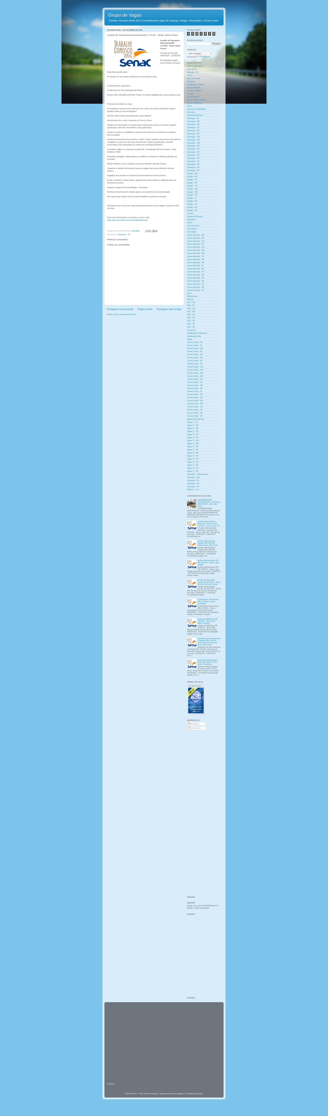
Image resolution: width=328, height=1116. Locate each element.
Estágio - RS (192, 207)
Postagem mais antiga (169, 309)
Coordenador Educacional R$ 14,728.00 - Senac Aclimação (208, 601)
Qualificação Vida (194, 336)
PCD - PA (191, 315)
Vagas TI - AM (192, 425)
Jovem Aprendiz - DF (195, 244)
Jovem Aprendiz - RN (195, 275)
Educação (191, 112)
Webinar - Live (193, 490)
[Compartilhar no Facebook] (153, 231)
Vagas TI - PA (192, 450)
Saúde (189, 339)
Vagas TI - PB (192, 453)
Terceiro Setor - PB (195, 385)
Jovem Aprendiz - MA (195, 250)
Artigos (190, 75)
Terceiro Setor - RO (195, 401)
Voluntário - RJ (193, 483)
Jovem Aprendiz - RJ (195, 272)
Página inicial (145, 309)
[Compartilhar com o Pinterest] (156, 231)
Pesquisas (191, 330)
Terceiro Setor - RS (195, 407)
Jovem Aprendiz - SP (195, 290)
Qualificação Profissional (197, 333)
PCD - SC (191, 324)
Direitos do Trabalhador (196, 109)
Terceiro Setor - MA (195, 370)
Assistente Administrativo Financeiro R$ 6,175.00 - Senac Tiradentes (208, 662)
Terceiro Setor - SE (195, 413)
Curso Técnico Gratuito (196, 100)
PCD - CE (191, 302)
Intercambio (192, 229)
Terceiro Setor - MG (195, 373)
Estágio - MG (192, 192)
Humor (190, 223)
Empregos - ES (193, 134)
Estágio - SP (192, 210)
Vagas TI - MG (193, 443)
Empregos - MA (193, 140)
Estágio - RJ (192, 204)
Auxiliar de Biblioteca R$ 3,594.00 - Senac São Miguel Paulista (207, 621)
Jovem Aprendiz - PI (195, 266)
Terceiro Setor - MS (195, 376)
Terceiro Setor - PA (194, 382)
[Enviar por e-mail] (146, 231)
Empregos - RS (193, 164)
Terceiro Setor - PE (195, 388)
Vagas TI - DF (192, 434)
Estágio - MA (192, 189)
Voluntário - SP (193, 487)
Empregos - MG (193, 143)
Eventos (190, 213)
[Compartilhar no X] (151, 231)
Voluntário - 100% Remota (197, 474)
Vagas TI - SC (192, 468)
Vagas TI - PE (192, 456)
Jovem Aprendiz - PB (195, 259)
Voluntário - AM (193, 477)
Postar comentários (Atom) (125, 314)
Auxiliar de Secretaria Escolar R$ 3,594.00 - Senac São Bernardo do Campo (209, 582)
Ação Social (192, 69)
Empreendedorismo (195, 115)
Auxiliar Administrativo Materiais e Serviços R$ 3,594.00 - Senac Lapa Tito (209, 524)
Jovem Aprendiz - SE (195, 287)
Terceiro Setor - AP (194, 351)
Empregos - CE (193, 127)
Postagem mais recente (120, 309)
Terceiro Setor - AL (194, 345)
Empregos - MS (193, 146)
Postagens (194, 724)
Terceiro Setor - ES (195, 364)
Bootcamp (191, 81)
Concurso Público (194, 91)
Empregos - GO (193, 137)
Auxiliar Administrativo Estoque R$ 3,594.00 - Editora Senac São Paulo (208, 543)
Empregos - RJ (193, 161)
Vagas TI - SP (192, 471)
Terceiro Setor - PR (195, 394)
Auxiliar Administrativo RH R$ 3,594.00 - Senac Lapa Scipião (208, 562)
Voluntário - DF (193, 480)
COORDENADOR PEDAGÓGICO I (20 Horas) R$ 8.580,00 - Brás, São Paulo (209, 503)
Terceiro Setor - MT (195, 379)
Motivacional (192, 296)
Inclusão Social (193, 226)
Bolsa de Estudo (193, 78)
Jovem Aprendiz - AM (195, 235)
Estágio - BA (192, 177)
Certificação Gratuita (195, 85)
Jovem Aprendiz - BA (195, 238)
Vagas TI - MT (193, 447)
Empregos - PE (193, 155)
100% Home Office (194, 66)
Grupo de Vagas (124, 15)
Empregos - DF (193, 131)
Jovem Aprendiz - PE (195, 262)
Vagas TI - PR (192, 459)
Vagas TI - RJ (192, 462)
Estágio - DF (192, 183)
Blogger (200, 1094)
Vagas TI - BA (192, 428)
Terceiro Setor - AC (195, 342)
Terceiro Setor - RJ (194, 397)
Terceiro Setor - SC (195, 410)
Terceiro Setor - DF (195, 361)
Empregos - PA (193, 152)
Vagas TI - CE (192, 431)
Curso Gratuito (193, 97)
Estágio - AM (192, 173)
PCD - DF (191, 305)
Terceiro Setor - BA (195, 355)
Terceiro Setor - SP (195, 416)
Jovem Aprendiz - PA (195, 256)
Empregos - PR (193, 158)
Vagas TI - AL (192, 422)
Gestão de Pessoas (195, 216)
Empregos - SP (124, 234)
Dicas (189, 106)
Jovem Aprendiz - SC (195, 284)
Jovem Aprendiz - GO (195, 247)
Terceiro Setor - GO (195, 367)
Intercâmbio (192, 232)
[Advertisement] (204, 773)
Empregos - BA (193, 124)
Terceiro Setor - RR (195, 404)
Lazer (189, 293)
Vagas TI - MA (193, 440)
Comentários (195, 728)
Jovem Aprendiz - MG (196, 253)
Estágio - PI (191, 198)
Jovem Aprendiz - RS (195, 281)
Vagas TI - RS (192, 465)
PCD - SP (191, 327)
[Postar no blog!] (149, 231)
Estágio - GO (192, 186)
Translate (206, 57)
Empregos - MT (193, 149)
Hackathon (191, 220)
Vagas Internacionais (195, 419)
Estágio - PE (192, 195)
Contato (190, 94)
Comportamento (193, 88)
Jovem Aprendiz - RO (195, 278)
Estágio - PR (192, 201)
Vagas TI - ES (192, 437)
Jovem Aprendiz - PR (195, 269)
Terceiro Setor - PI (194, 391)
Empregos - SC (193, 167)
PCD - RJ (191, 318)
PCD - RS (191, 321)
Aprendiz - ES (192, 72)
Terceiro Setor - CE (195, 358)
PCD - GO (191, 308)
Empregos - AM (193, 121)
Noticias (190, 299)
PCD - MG (191, 312)
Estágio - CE (192, 180)
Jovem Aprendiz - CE (195, 241)
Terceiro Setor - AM (195, 348)
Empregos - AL (193, 118)
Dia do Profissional (194, 103)
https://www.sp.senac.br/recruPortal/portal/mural (127, 220)
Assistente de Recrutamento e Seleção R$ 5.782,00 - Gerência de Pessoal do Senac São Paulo (209, 642)
